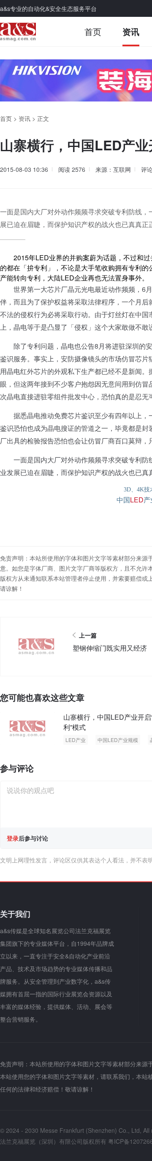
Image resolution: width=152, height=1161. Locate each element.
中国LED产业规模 (118, 739)
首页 (92, 31)
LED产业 (75, 739)
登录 (13, 838)
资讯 (130, 31)
